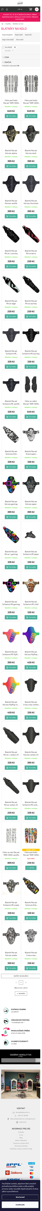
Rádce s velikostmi (21, 1140)
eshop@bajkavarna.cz (23, 1112)
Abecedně (19, 39)
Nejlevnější (19, 35)
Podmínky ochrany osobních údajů (21, 1149)
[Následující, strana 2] (21, 982)
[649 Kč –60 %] (31, 835)
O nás (21, 1135)
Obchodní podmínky (21, 1146)
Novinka (9, 51)
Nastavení (20, 1197)
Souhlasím (20, 1204)
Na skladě (10, 47)
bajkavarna (22, 1122)
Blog (21, 1138)
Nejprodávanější (8, 39)
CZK (19, 9)
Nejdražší (28, 35)
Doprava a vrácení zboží (21, 1143)
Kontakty (21, 1132)
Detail (32, 868)
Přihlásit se (38, 1060)
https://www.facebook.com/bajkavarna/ (22, 1119)
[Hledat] (2, 9)
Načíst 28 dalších (21, 976)
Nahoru (22, 993)
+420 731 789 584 (23, 1115)
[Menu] (36, 9)
